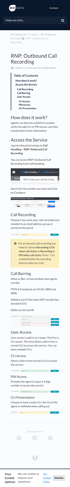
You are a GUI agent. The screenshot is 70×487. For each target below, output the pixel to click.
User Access (23, 96)
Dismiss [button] (58, 478)
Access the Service (26, 84)
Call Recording (25, 89)
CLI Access (24, 101)
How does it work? (26, 80)
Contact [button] (53, 8)
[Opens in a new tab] (35, 457)
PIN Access (24, 105)
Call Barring (23, 93)
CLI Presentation (27, 108)
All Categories (18, 34)
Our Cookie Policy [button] (47, 478)
